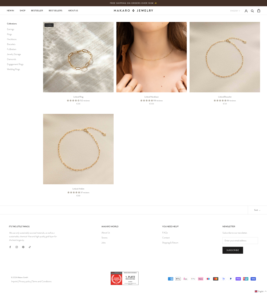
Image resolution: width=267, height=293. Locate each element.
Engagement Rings (15, 64)
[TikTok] (30, 246)
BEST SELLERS (55, 10)
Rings (9, 34)
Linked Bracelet (225, 96)
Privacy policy (25, 281)
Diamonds (11, 59)
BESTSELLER (37, 10)
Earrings (10, 29)
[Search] (252, 10)
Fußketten (11, 49)
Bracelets (11, 44)
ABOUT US (73, 10)
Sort (256, 209)
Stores (104, 237)
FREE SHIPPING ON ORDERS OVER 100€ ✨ (133, 3)
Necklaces (12, 39)
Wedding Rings (13, 69)
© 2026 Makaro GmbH (19, 277)
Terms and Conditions (42, 281)
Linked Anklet (78, 188)
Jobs (104, 242)
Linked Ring (78, 96)
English (234, 10)
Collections (12, 23)
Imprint (14, 281)
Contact (166, 237)
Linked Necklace (151, 96)
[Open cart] (258, 10)
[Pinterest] (23, 246)
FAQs (165, 232)
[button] (260, 291)
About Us (106, 232)
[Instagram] (17, 246)
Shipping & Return (170, 242)
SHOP (22, 10)
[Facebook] (10, 246)
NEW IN (10, 10)
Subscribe (233, 250)
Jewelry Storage (14, 54)
